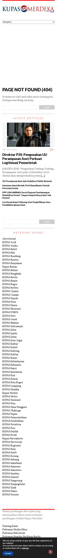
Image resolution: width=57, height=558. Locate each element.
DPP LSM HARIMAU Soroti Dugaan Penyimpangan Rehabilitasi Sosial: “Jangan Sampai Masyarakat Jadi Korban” (26, 195)
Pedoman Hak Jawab (13, 533)
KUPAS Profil (9, 435)
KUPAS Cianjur (10, 295)
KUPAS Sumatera (11, 470)
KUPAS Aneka (10, 246)
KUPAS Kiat (8, 375)
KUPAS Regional (11, 445)
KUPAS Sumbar (10, 473)
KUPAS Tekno (9, 491)
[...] (43, 176)
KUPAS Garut (9, 319)
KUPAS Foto (8, 316)
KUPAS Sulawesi (11, 467)
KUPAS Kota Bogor (12, 382)
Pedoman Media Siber (14, 529)
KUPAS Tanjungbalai (13, 484)
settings (25, 548)
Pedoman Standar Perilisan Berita (21, 537)
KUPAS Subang (10, 459)
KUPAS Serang (10, 456)
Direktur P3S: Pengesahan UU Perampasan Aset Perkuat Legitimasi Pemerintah (24, 159)
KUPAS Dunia (9, 305)
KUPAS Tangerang (12, 480)
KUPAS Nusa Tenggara (14, 407)
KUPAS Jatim (9, 337)
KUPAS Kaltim (10, 354)
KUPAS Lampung (11, 386)
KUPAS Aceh (9, 242)
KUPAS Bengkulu (11, 274)
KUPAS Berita (9, 277)
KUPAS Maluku (10, 389)
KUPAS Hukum (10, 323)
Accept (8, 553)
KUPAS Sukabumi (12, 463)
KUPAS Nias (8, 403)
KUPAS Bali (8, 253)
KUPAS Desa (9, 302)
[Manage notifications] (50, 552)
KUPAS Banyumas (12, 263)
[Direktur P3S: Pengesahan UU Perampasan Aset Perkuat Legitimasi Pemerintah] (28, 145)
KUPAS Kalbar (10, 344)
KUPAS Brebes (10, 288)
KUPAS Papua (9, 414)
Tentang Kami (10, 526)
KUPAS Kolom (10, 379)
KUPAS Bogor (9, 284)
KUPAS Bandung (11, 256)
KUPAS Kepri (9, 368)
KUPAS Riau (9, 449)
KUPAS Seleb (9, 452)
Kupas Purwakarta (12, 438)
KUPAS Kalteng (10, 351)
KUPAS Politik (10, 431)
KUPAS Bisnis (9, 281)
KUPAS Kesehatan (12, 372)
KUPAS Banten (10, 260)
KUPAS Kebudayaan (13, 361)
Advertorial (9, 239)
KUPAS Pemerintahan (14, 417)
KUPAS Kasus (9, 358)
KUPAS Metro (10, 396)
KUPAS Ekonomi (11, 309)
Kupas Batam (9, 267)
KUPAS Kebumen (11, 365)
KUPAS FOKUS (10, 312)
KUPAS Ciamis (10, 291)
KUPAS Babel (9, 249)
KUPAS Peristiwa (11, 424)
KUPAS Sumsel (10, 477)
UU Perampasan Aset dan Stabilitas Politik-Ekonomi (27, 181)
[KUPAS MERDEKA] (28, 10)
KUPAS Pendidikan (13, 421)
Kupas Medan (10, 393)
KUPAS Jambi (9, 333)
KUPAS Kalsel (9, 347)
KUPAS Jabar (9, 330)
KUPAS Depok (10, 298)
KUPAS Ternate (10, 494)
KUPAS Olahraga (11, 410)
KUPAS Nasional (11, 400)
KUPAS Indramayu (12, 326)
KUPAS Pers (8, 428)
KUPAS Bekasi (10, 270)
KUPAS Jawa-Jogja (12, 340)
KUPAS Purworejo (12, 442)
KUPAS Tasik (9, 488)
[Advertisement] (28, 54)
